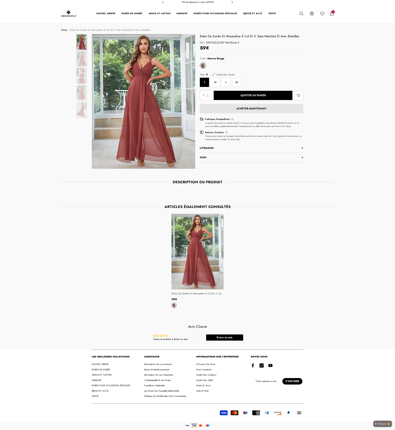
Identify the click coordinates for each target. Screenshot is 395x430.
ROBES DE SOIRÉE (132, 13)
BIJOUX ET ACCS (252, 13)
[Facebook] (252, 366)
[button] (301, 13)
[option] (197, 2)
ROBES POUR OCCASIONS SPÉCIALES (215, 13)
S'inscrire (292, 381)
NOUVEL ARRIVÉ (105, 13)
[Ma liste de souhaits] (322, 13)
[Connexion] (312, 13)
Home (64, 30)
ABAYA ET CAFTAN (159, 13)
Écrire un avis (225, 337)
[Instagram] (261, 366)
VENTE (272, 13)
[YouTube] (270, 366)
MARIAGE (182, 13)
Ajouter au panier (253, 95)
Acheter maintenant (251, 108)
